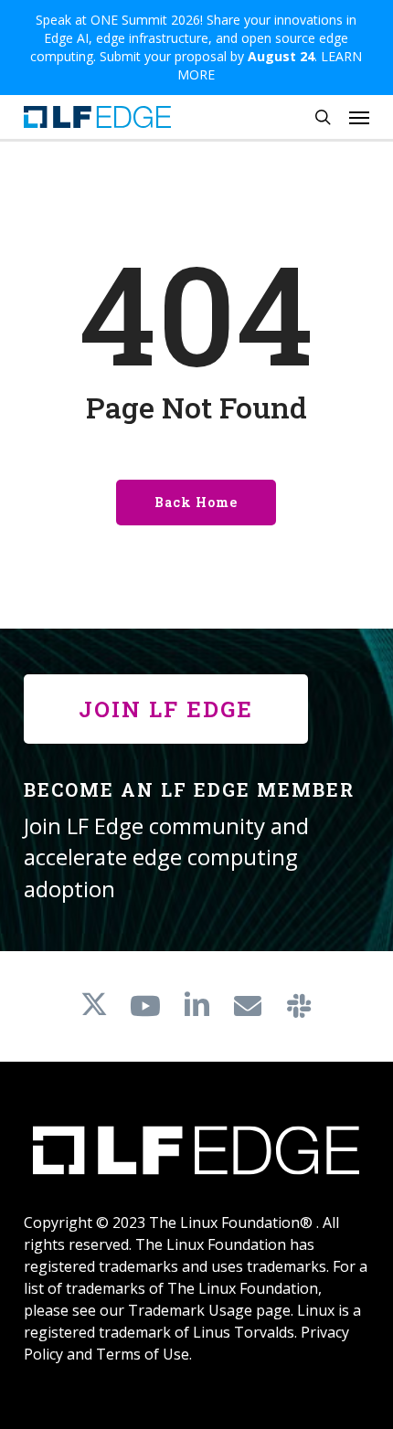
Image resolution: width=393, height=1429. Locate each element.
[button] (359, 117)
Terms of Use (142, 1354)
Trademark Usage (190, 1310)
